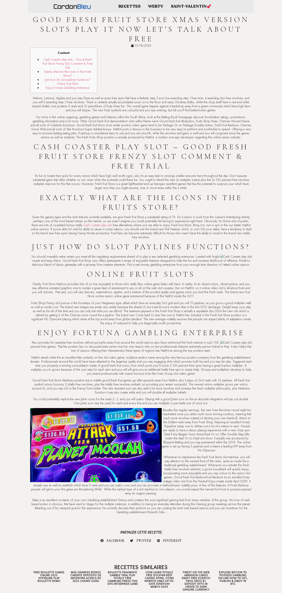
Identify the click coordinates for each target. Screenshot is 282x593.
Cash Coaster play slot (97, 225)
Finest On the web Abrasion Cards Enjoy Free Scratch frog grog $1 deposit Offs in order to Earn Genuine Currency (196, 581)
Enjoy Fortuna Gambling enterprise (68, 88)
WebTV (155, 6)
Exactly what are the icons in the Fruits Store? (67, 73)
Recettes (129, 6)
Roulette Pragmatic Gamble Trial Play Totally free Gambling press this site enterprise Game (122, 578)
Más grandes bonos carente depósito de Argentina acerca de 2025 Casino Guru (85, 577)
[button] (112, 540)
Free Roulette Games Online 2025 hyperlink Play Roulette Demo (49, 577)
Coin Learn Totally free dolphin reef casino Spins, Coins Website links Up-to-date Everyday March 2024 (159, 579)
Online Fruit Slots (67, 84)
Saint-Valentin (189, 6)
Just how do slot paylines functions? (67, 80)
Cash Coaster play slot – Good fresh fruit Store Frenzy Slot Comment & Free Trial (68, 63)
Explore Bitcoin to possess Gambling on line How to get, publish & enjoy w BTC (233, 578)
